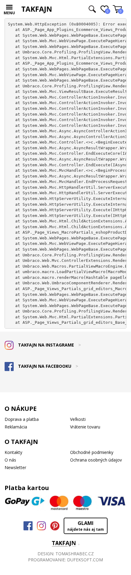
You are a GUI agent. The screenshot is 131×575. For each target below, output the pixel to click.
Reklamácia (16, 427)
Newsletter (15, 467)
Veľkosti (78, 419)
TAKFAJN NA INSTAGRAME (49, 345)
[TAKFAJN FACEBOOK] (28, 525)
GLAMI (85, 526)
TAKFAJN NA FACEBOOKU (47, 366)
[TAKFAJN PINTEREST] (54, 525)
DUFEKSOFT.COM (85, 560)
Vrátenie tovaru (85, 427)
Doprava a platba (22, 419)
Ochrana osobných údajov (96, 460)
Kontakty (13, 452)
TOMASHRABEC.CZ (74, 553)
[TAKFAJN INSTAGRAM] (41, 525)
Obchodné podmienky (91, 452)
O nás (10, 460)
